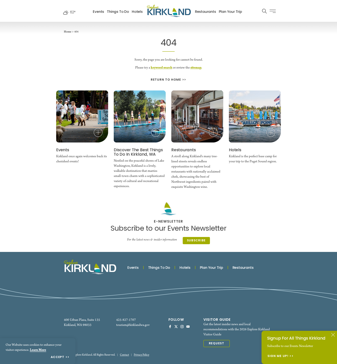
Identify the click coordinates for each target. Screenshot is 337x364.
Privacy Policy (141, 355)
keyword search (161, 67)
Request (216, 343)
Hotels (137, 12)
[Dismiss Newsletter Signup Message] (333, 335)
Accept (57, 357)
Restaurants (205, 12)
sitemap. (196, 67)
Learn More (38, 350)
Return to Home (166, 80)
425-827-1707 (126, 320)
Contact (124, 355)
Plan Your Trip (230, 12)
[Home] (169, 11)
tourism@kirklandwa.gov (133, 325)
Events (98, 12)
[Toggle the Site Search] (264, 10)
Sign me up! (278, 356)
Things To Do (118, 12)
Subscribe (196, 240)
